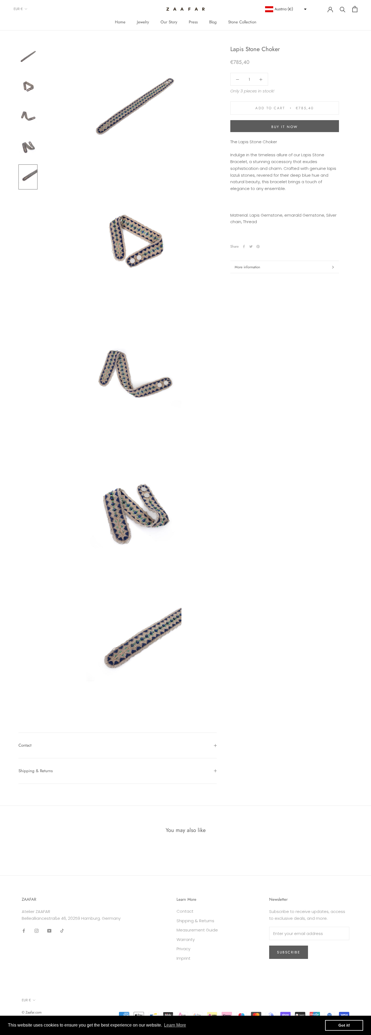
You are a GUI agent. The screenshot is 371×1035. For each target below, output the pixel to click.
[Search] (342, 9)
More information (247, 267)
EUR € (18, 8)
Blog (213, 22)
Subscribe (288, 952)
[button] (285, 9)
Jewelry (143, 22)
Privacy (183, 949)
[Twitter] (251, 246)
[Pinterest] (258, 246)
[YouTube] (49, 930)
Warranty (186, 939)
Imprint (183, 958)
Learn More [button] (175, 1025)
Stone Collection (242, 22)
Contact (25, 745)
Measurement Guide (197, 930)
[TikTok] (62, 930)
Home (120, 22)
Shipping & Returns (35, 771)
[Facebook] (244, 246)
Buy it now (284, 126)
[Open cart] (354, 9)
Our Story (169, 22)
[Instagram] (36, 930)
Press (193, 22)
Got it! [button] (344, 1025)
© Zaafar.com (32, 1012)
